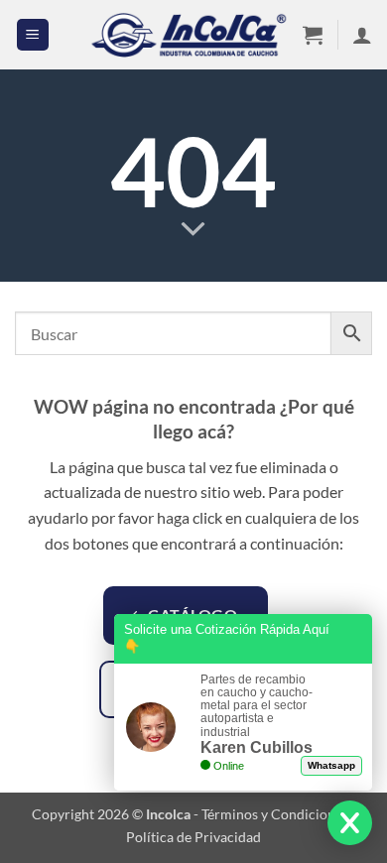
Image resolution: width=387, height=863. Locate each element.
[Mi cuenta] (362, 35)
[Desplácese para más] (193, 229)
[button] (33, 35)
